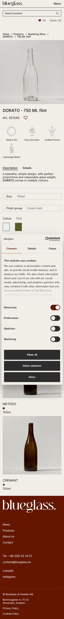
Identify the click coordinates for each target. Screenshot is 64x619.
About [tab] (52, 248)
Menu (57, 3)
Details (27, 168)
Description (10, 168)
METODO (9, 404)
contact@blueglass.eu (17, 562)
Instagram (9, 576)
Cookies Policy (11, 613)
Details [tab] (32, 248)
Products (8, 530)
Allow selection (32, 365)
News (6, 524)
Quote (55, 20)
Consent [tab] (11, 248)
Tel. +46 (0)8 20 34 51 (17, 556)
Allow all (32, 354)
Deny (32, 377)
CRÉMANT (10, 480)
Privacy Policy (10, 608)
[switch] (55, 318)
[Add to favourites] (26, 118)
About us (8, 536)
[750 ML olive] (18, 227)
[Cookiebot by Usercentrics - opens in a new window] (45, 239)
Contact (8, 542)
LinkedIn (8, 570)
